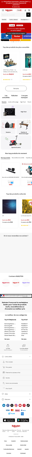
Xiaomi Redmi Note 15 (10, 335)
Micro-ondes (9, 445)
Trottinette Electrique (8, 449)
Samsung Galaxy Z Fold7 (10, 329)
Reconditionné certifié (18, 157)
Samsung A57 (8, 325)
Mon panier (9, 367)
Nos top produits (5, 157)
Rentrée (4, 102)
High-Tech (23, 102)
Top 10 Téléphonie (10, 320)
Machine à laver (24, 441)
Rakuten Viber (14, 431)
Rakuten (7, 399)
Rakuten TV (9, 431)
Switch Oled (23, 445)
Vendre (8, 378)
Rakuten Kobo (4, 431)
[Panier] (29, 10)
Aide (6, 394)
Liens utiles (8, 356)
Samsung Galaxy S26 (10, 323)
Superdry (13, 441)
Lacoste (27, 449)
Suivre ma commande (12, 383)
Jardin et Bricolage (13, 102)
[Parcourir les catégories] (3, 10)
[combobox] (14, 15)
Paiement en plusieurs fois (13, 372)
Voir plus (16, 88)
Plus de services (19, 431)
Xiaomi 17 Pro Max (9, 333)
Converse (8, 453)
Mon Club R (9, 388)
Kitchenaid (23, 453)
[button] (16, 4)
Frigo (5, 441)
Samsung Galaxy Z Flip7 (10, 327)
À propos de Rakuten (25, 431)
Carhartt (19, 449)
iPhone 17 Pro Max (9, 331)
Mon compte (9, 362)
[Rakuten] (8, 10)
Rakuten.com (16, 434)
